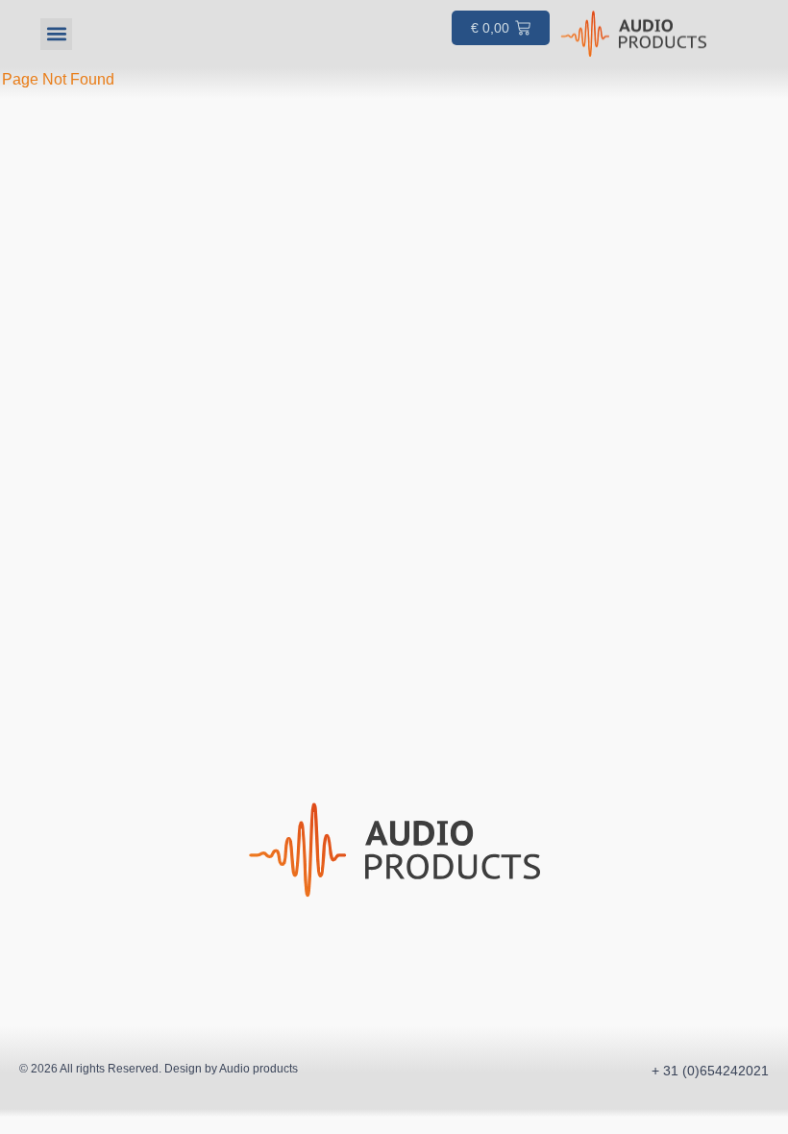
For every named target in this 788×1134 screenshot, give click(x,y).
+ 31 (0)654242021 (710, 1070)
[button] (56, 34)
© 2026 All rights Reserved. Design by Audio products (158, 1068)
